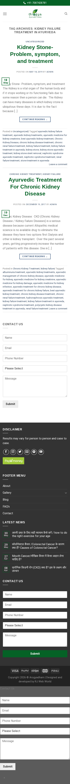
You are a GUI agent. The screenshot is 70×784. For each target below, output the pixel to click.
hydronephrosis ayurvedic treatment (44, 297)
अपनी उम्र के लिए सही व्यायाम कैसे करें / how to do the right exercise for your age (39, 534)
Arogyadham (36, 677)
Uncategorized (35, 42)
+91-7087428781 (36, 2)
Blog (5, 499)
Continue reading (35, 119)
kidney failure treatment (38, 146)
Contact (8, 513)
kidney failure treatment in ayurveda (46, 301)
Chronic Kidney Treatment (25, 174)
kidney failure (51, 174)
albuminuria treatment (14, 272)
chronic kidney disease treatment (37, 142)
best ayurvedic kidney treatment (37, 138)
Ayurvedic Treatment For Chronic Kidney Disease (35, 187)
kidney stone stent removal (27, 153)
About (6, 486)
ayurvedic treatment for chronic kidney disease (37, 286)
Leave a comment (58, 164)
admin (49, 72)
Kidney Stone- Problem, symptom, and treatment (35, 54)
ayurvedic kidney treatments (28, 135)
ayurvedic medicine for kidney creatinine (34, 279)
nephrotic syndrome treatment (39, 157)
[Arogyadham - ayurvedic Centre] (35, 13)
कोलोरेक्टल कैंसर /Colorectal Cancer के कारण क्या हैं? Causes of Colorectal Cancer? (38, 546)
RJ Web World (43, 681)
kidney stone (32, 149)
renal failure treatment (37, 308)
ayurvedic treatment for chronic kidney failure (26, 290)
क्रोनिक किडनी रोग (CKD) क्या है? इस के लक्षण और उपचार (39, 569)
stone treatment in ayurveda (35, 160)
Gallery (7, 492)
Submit (10, 404)
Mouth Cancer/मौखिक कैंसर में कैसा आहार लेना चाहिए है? (38, 557)
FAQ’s (6, 506)
